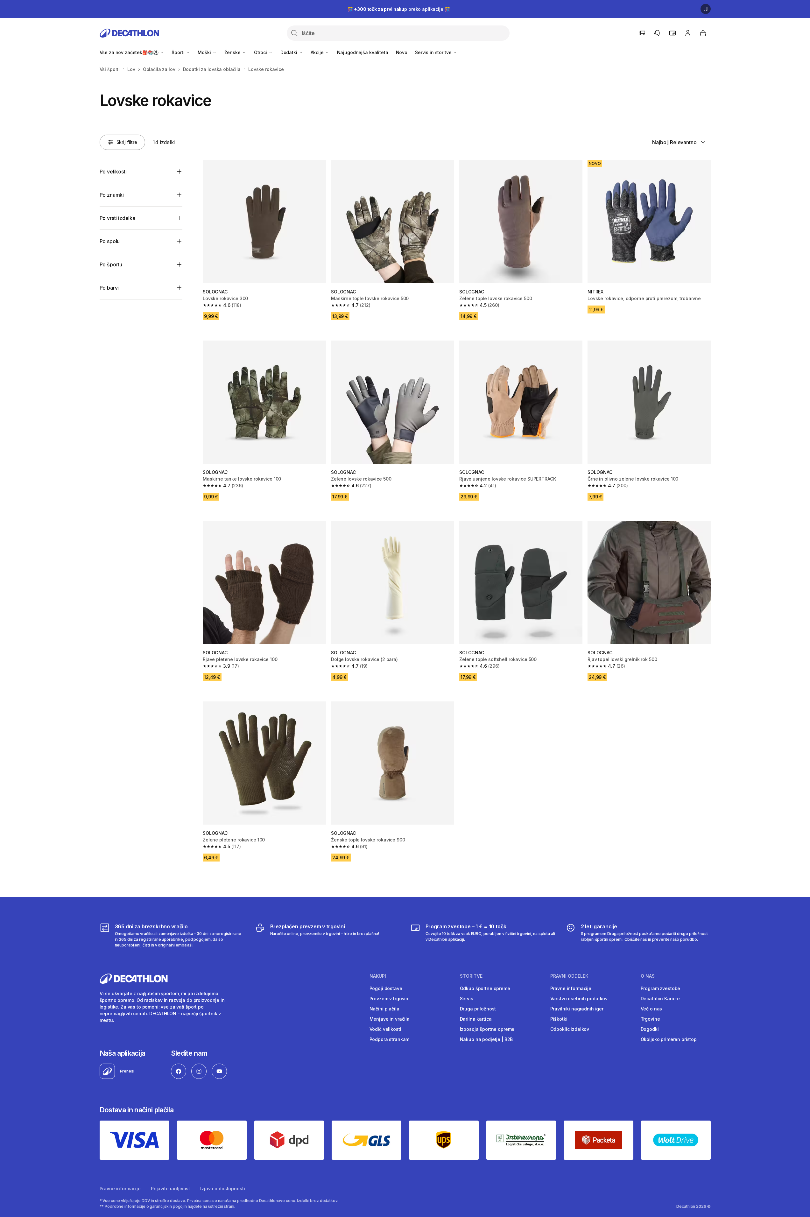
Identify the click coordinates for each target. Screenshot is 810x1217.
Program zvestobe (660, 988)
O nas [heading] (648, 976)
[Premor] (706, 9)
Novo (401, 52)
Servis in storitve (434, 52)
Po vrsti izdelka (117, 218)
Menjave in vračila (390, 1019)
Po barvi (109, 288)
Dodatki (289, 52)
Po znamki (112, 195)
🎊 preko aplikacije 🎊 (399, 9)
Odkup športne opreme (485, 988)
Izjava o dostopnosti (222, 1188)
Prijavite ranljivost (170, 1188)
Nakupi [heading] (378, 976)
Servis (466, 998)
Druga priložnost (478, 1008)
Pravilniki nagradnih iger (577, 1008)
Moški (205, 52)
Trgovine (650, 1019)
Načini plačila (384, 1008)
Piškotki (558, 1019)
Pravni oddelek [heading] (569, 976)
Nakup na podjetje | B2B (486, 1039)
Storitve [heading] (471, 976)
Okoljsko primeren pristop (669, 1039)
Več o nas (651, 1008)
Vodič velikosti (385, 1029)
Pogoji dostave (386, 988)
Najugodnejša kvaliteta (362, 52)
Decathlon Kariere (660, 998)
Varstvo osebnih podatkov (579, 998)
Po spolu (110, 241)
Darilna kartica (476, 1019)
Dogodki (650, 1029)
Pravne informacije (570, 988)
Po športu (111, 264)
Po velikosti (113, 171)
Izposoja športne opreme (487, 1029)
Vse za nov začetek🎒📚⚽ (130, 52)
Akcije (318, 52)
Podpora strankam (390, 1039)
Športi (179, 52)
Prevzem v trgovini (390, 998)
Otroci (261, 52)
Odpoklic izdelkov (569, 1029)
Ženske (233, 52)
